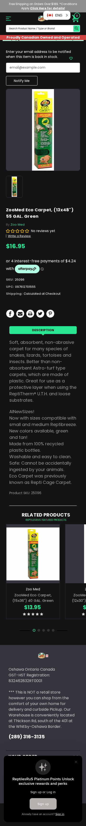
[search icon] (76, 28)
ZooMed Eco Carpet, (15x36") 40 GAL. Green (33, 598)
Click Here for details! (47, 8)
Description (43, 330)
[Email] (20, 313)
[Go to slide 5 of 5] (53, 630)
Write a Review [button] (19, 236)
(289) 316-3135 (27, 736)
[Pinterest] (50, 313)
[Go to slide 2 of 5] (39, 630)
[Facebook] (10, 313)
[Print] (30, 313)
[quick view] (33, 559)
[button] (56, 15)
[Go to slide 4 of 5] (48, 630)
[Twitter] (40, 313)
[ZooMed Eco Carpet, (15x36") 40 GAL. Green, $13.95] (32, 553)
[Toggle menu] (11, 18)
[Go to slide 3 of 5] (43, 630)
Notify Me (22, 80)
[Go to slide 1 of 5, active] (34, 630)
